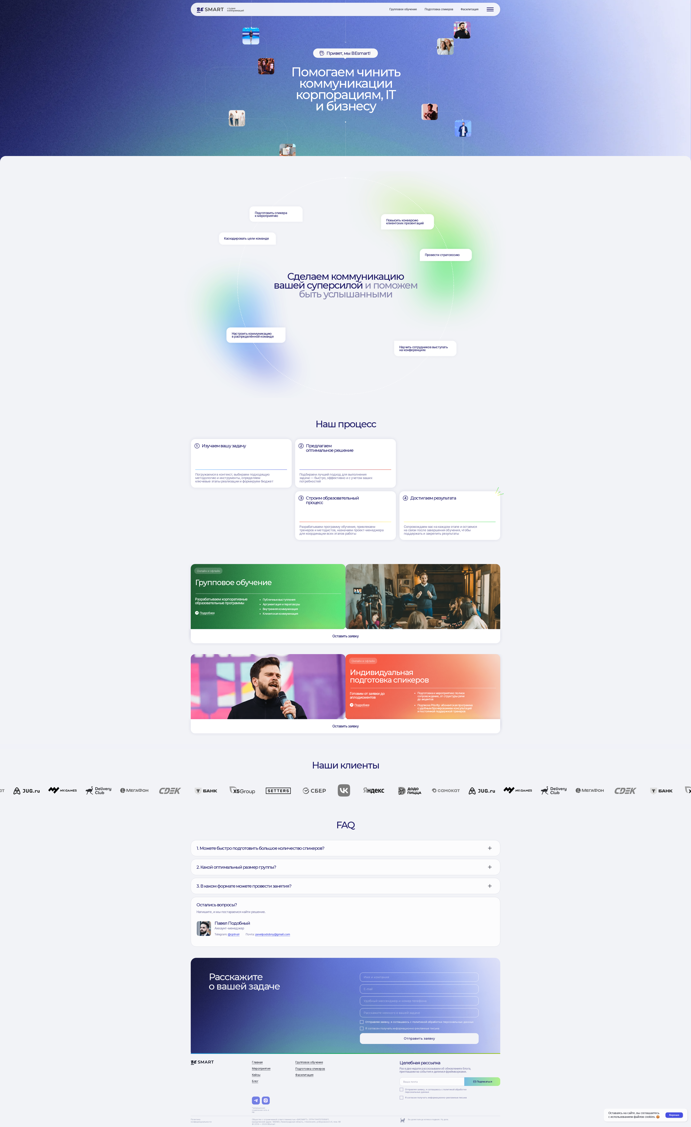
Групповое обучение (309, 1062)
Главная (257, 1062)
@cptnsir (234, 934)
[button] (490, 9)
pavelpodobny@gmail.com (272, 934)
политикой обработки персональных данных (443, 1022)
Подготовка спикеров (310, 1068)
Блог (255, 1081)
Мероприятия (261, 1068)
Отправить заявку (419, 1039)
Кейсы (256, 1075)
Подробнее (207, 613)
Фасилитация (304, 1075)
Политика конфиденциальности (201, 1120)
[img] (210, 10)
